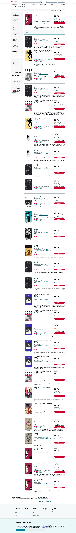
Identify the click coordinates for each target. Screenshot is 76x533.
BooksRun (37, 42)
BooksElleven (38, 318)
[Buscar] (41, 2)
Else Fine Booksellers (39, 395)
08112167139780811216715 (43, 18)
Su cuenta (55, 1)
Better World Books (39, 201)
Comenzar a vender (62, 4)
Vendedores (52, 4)
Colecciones (23, 4)
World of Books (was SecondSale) (41, 76)
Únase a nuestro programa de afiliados (27, 511)
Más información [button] (14, 92)
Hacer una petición (15, 501)
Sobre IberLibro (35, 509)
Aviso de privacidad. (50, 527)
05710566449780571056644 (43, 407)
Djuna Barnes (36, 37)
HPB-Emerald (38, 91)
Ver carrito (16, 515)
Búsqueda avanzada (14, 4)
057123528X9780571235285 (43, 215)
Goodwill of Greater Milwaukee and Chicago (42, 234)
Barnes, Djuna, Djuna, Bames (38, 196)
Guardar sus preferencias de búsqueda (44, 501)
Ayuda (63, 1)
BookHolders (38, 425)
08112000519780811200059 (43, 40)
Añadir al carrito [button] (59, 44)
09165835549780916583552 (43, 153)
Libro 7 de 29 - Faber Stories (39, 392)
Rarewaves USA (38, 441)
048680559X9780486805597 (43, 56)
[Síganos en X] (52, 512)
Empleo (34, 512)
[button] (13, 10)
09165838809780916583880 (43, 199)
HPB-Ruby (37, 410)
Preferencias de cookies (45, 526)
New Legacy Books (39, 21)
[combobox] (31, 2)
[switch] (12, 72)
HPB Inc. (37, 140)
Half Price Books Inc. (39, 379)
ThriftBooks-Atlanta (39, 347)
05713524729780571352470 (43, 391)
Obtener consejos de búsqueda (43, 498)
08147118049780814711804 (43, 74)
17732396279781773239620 (43, 437)
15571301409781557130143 (43, 299)
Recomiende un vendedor (27, 513)
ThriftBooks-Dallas (39, 126)
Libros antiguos (32, 4)
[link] (63, 10)
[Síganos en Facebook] (52, 510)
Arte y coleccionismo (43, 4)
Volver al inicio (38, 505)
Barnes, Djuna (36, 15)
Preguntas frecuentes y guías (46, 509)
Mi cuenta (16, 512)
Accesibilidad (35, 518)
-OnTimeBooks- (38, 59)
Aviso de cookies (35, 516)
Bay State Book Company (40, 108)
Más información (14, 34)
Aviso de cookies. (20, 527)
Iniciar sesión (51, 1)
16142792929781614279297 (43, 249)
